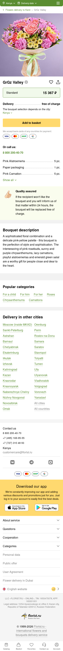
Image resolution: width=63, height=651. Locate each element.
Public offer (10, 563)
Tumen (38, 364)
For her (38, 294)
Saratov (39, 347)
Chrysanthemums (14, 300)
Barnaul (8, 341)
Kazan (7, 375)
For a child (9, 294)
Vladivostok (41, 381)
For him (25, 294)
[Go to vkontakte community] (12, 462)
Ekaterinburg (11, 352)
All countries (42, 409)
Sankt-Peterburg (13, 330)
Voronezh (40, 392)
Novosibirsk (10, 403)
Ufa (36, 369)
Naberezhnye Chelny (16, 392)
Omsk (6, 409)
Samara (39, 341)
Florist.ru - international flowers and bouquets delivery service (31, 630)
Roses (51, 294)
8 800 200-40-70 (13, 153)
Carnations (36, 300)
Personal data (11, 555)
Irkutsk (7, 358)
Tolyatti (38, 358)
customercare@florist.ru (17, 452)
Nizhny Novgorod (13, 397)
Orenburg (40, 324)
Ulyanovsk (40, 375)
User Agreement (13, 572)
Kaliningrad (10, 369)
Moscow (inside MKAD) (17, 324)
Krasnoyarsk (10, 386)
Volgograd (40, 386)
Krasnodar (9, 381)
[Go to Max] (50, 462)
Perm (37, 330)
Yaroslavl (40, 397)
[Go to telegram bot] (31, 462)
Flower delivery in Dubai (18, 580)
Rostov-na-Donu (44, 336)
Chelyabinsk (10, 347)
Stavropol (40, 352)
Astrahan (8, 336)
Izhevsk (7, 364)
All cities (39, 403)
